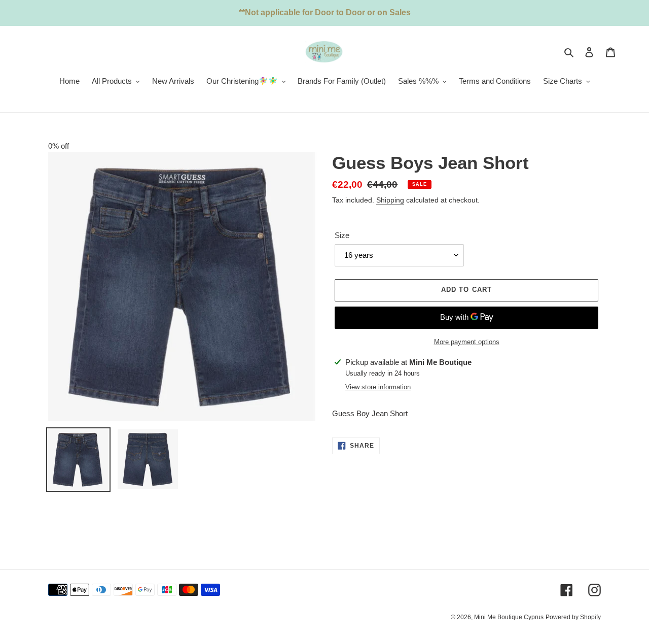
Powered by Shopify (573, 617)
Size (342, 235)
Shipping (390, 200)
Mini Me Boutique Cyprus (509, 617)
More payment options (466, 342)
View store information (378, 387)
